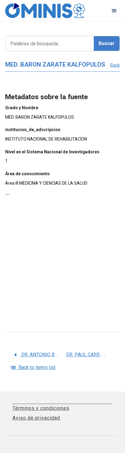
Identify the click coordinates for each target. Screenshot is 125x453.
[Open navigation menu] (114, 10)
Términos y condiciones (40, 408)
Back (115, 65)
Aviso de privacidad (36, 418)
